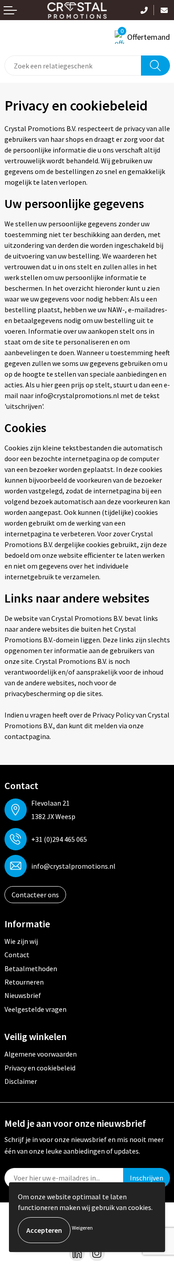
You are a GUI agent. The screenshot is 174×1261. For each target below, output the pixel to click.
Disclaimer (20, 1081)
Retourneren (24, 981)
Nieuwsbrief (22, 995)
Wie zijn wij (21, 941)
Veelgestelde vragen (35, 1009)
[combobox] (72, 65)
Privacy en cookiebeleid (39, 1067)
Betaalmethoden (30, 968)
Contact (16, 954)
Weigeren (82, 1227)
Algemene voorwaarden (40, 1053)
